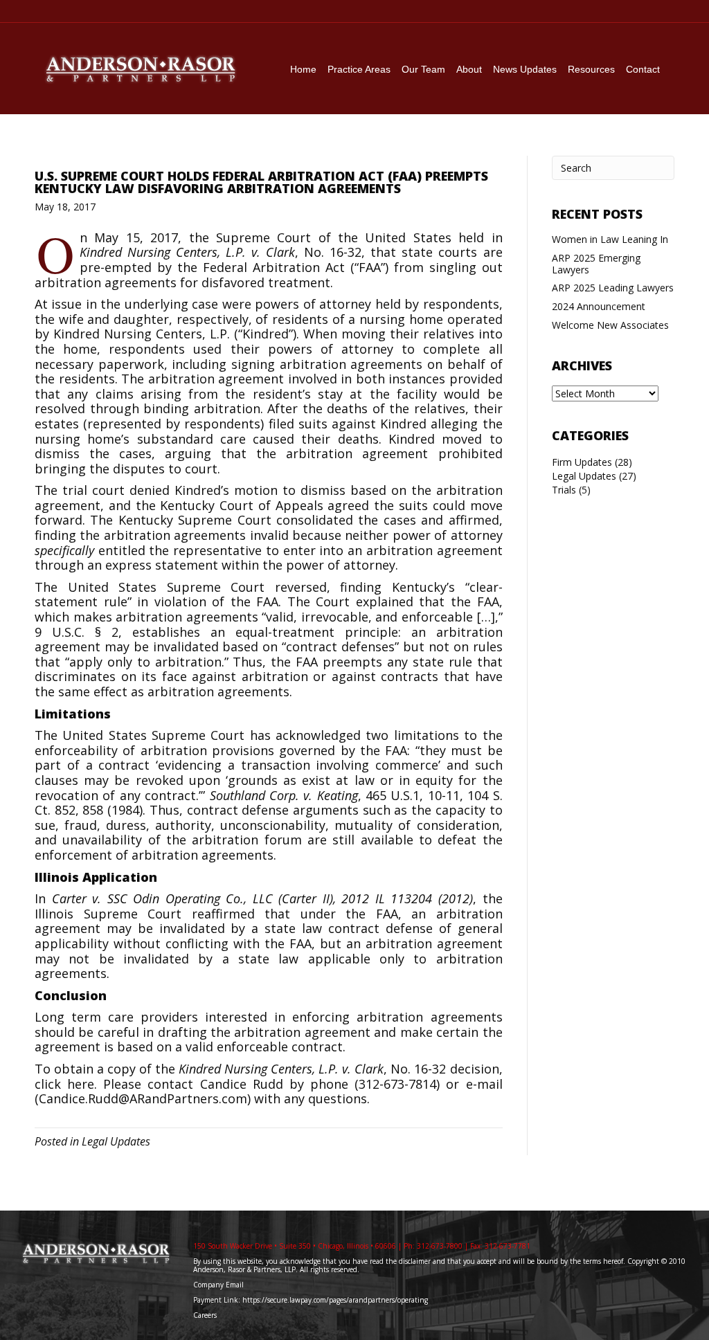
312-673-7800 (440, 1246)
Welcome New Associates (610, 325)
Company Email (218, 1284)
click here (64, 1084)
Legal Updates (116, 1141)
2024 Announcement (598, 306)
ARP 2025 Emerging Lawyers (596, 263)
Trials (564, 489)
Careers (206, 1315)
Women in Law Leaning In (610, 239)
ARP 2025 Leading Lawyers (613, 287)
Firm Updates (582, 462)
